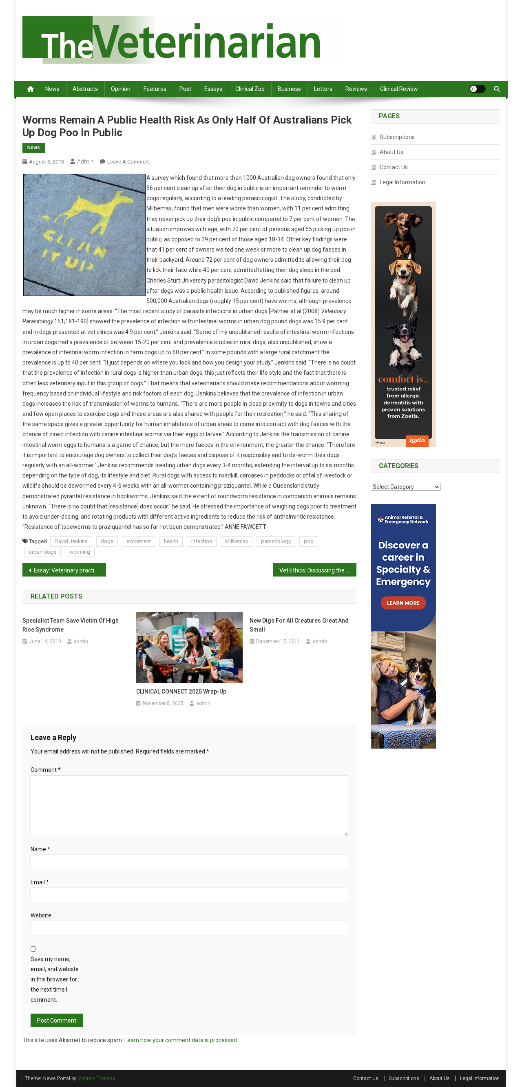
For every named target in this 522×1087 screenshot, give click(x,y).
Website (41, 915)
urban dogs (42, 552)
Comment (46, 770)
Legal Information (402, 182)
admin (85, 161)
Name (40, 849)
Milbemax (236, 541)
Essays (213, 89)
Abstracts (85, 89)
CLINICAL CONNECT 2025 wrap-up (181, 691)
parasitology (276, 541)
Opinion (120, 89)
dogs (107, 541)
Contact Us (394, 167)
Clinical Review (399, 89)
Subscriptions (397, 137)
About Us (391, 152)
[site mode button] (477, 89)
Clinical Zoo (250, 89)
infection (201, 541)
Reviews (356, 89)
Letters (323, 89)
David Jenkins (71, 541)
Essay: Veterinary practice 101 (70, 570)
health (171, 541)
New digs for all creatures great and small (299, 625)
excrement (138, 541)
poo (309, 541)
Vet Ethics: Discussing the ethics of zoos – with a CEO (317, 570)
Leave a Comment (128, 162)
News (52, 89)
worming (79, 552)
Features (155, 89)
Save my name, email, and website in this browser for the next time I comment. (55, 979)
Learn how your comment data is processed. (181, 1040)
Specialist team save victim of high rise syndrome (70, 625)
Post (185, 89)
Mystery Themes (96, 1078)
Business (289, 89)
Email (40, 882)
